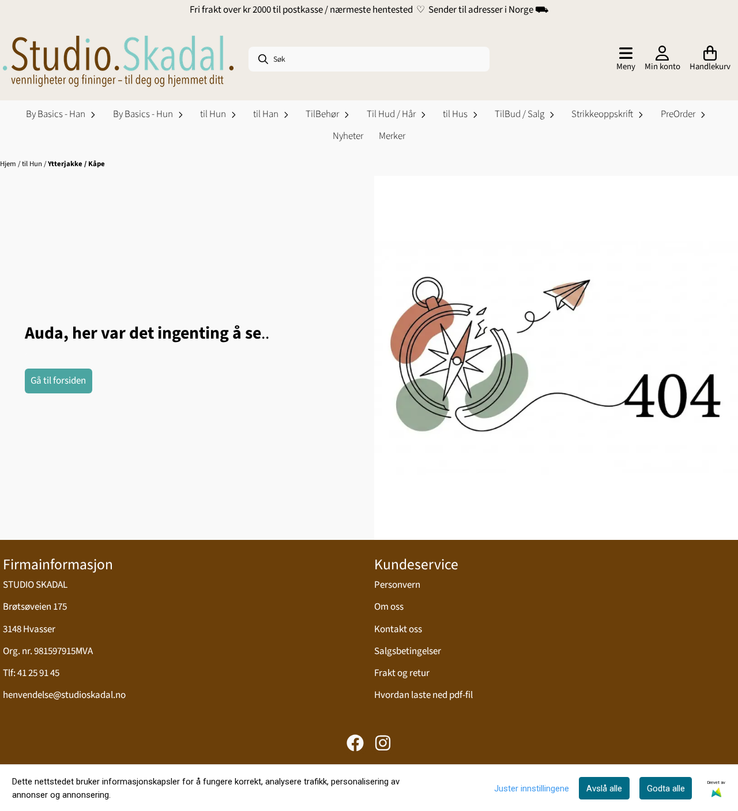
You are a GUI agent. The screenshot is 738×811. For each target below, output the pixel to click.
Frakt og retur (402, 673)
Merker (392, 136)
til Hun (33, 164)
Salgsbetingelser (407, 651)
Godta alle (666, 788)
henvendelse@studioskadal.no (64, 695)
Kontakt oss (398, 629)
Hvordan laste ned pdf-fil (423, 695)
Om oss (389, 607)
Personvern (397, 585)
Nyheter (348, 136)
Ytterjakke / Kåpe (76, 164)
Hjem (9, 164)
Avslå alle (604, 788)
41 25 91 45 (38, 673)
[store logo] (118, 59)
